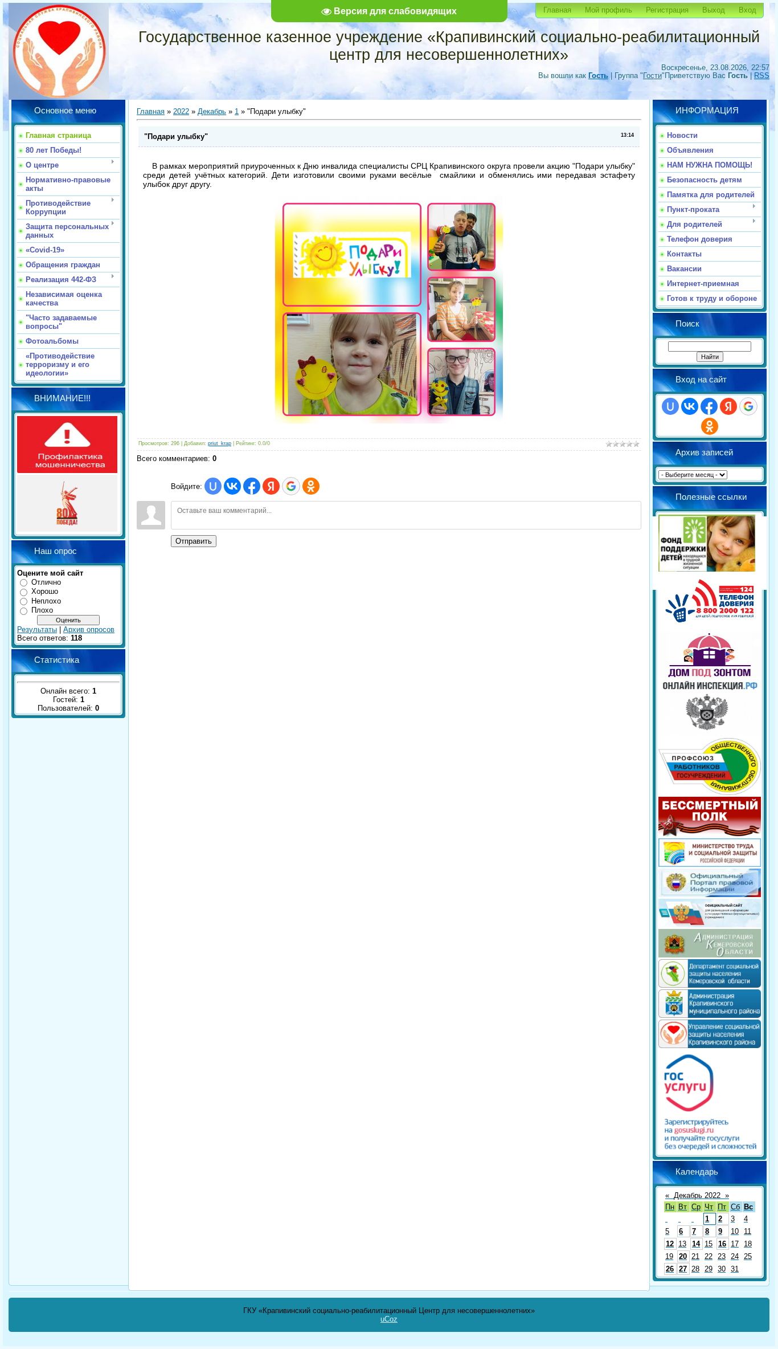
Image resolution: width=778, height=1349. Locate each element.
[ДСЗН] (709, 985)
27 (683, 1269)
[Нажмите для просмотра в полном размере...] (389, 420)
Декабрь (212, 111)
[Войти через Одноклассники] (311, 486)
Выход (713, 10)
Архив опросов (88, 629)
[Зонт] (709, 675)
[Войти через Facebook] (251, 486)
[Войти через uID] (213, 486)
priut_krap (219, 443)
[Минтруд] (709, 864)
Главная (557, 10)
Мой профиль (608, 10)
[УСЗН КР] (709, 1045)
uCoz (389, 1319)
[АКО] (709, 955)
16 (722, 1244)
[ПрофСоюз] (709, 792)
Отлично (46, 582)
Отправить (193, 541)
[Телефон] (709, 627)
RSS (761, 75)
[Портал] (709, 894)
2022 (181, 111)
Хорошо (44, 591)
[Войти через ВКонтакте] (232, 486)
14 (696, 1244)
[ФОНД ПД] (706, 569)
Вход (747, 10)
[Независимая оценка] (709, 924)
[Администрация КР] (709, 1015)
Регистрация (667, 10)
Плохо (42, 610)
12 (670, 1244)
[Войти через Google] (291, 486)
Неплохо (46, 601)
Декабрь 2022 (697, 1195)
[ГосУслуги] (709, 1150)
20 (683, 1256)
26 (670, 1269)
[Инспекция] (709, 733)
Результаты (37, 629)
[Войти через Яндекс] (271, 486)
